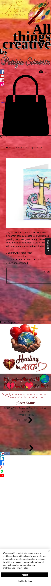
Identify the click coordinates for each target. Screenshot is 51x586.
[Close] (47, 552)
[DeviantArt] (25, 471)
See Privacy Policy (20, 567)
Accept (25, 574)
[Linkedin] (25, 458)
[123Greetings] (25, 454)
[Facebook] (25, 462)
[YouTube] (25, 476)
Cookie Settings (25, 581)
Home (9, 147)
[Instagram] (25, 467)
